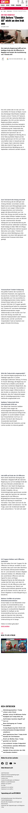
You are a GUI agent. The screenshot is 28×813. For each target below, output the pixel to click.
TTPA (2, 807)
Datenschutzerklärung (7, 777)
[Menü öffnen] (26, 5)
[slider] (9, 650)
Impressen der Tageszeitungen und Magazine (12, 806)
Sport (7, 5)
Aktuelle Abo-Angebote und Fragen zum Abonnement (11, 803)
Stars (12, 5)
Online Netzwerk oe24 (7, 768)
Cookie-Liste (4, 778)
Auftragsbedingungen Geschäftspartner (11, 798)
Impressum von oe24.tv (7, 789)
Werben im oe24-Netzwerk (8, 782)
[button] (3, 650)
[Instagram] (6, 763)
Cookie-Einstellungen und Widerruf (10, 780)
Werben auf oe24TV (6, 784)
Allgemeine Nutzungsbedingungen (10, 775)
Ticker (2, 5)
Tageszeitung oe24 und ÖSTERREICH (11, 793)
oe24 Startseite (5, 773)
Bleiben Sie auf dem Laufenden (9, 758)
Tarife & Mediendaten (6, 800)
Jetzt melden (5, 626)
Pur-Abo (3, 785)
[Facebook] (2, 763)
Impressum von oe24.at (7, 787)
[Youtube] (11, 763)
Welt (3, 8)
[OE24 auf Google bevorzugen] (25, 59)
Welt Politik (9, 11)
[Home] (1, 11)
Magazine (18, 5)
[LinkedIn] (15, 763)
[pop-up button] (22, 650)
